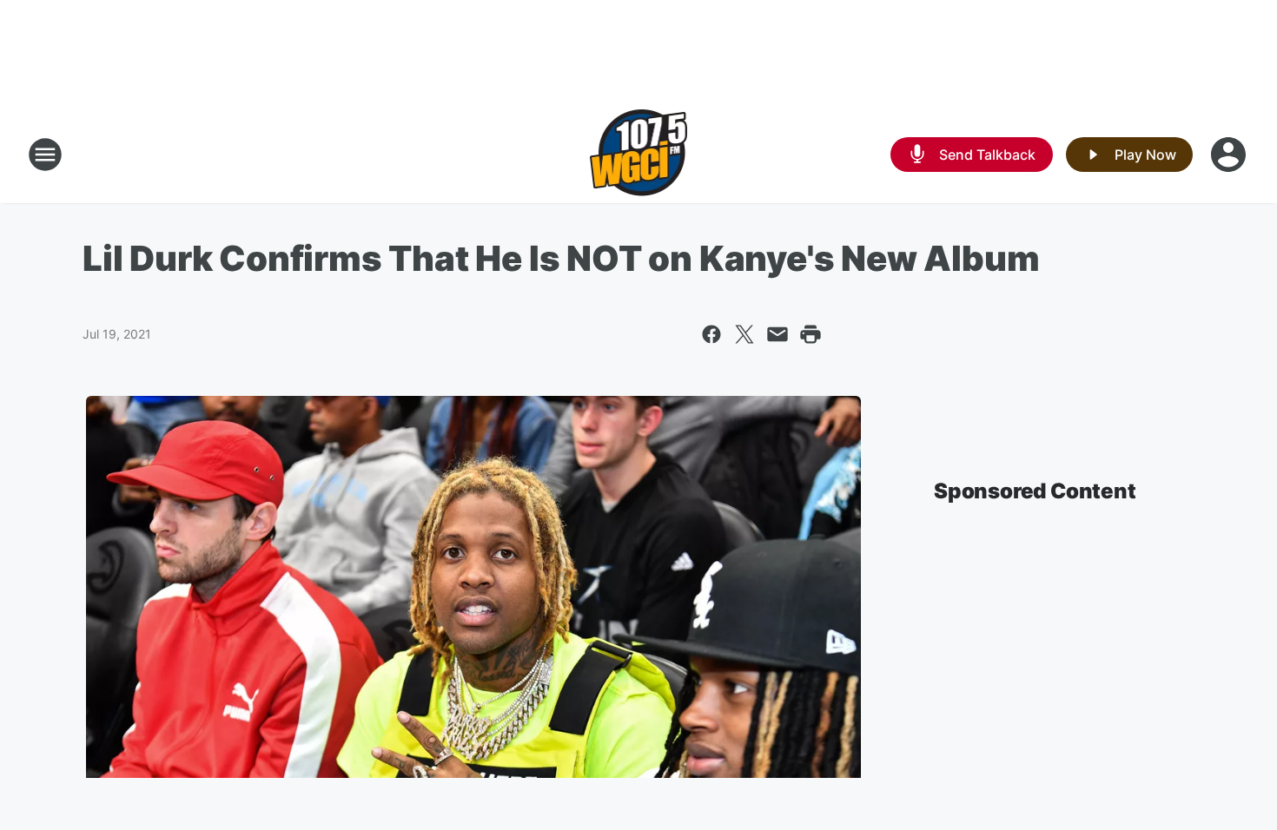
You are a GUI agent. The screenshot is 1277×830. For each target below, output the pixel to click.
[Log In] (1230, 154)
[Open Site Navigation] (45, 154)
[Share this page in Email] (777, 334)
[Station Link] (639, 154)
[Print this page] (810, 334)
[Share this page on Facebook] (711, 334)
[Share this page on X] (744, 334)
